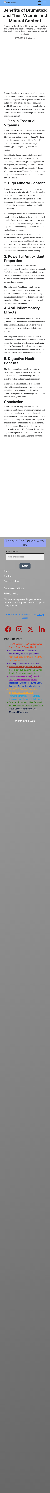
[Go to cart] (39, 2)
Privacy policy (11, 593)
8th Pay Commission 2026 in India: (24, 663)
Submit (25, 566)
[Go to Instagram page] (20, 629)
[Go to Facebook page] (9, 629)
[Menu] (44, 3)
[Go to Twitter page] (31, 629)
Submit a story (11, 581)
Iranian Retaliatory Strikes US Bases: (25, 666)
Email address (12, 551)
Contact (8, 576)
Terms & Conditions (14, 588)
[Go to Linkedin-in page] (42, 629)
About (7, 571)
